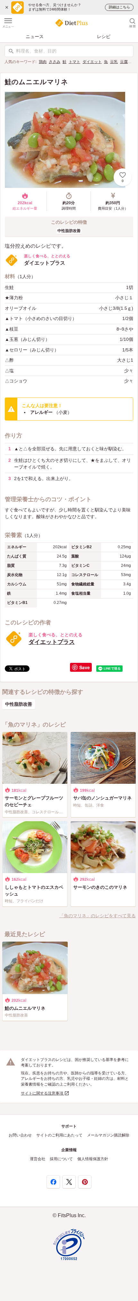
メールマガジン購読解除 (108, 1135)
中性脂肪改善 (69, 231)
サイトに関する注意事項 (42, 1093)
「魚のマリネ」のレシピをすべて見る (97, 915)
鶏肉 (43, 62)
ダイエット (92, 62)
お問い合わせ (20, 1135)
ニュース (35, 36)
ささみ (54, 62)
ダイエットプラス (52, 642)
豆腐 (124, 62)
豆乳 (114, 62)
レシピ (103, 36)
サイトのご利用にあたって (59, 1135)
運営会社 (37, 1159)
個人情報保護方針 (92, 1159)
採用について (61, 1159)
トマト (74, 62)
